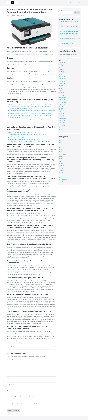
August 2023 (62, 125)
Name (8, 378)
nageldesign (61, 170)
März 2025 (61, 92)
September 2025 (62, 81)
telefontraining (62, 175)
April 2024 (61, 111)
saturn (60, 174)
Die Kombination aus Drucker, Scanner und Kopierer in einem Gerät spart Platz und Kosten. (30, 113)
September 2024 (62, 102)
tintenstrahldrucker (63, 179)
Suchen (60, 10)
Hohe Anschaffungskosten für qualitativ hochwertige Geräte (22, 132)
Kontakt (78, 2)
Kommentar (10, 359)
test (59, 177)
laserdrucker (61, 163)
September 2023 (62, 124)
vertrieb (60, 182)
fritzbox (60, 156)
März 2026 (61, 71)
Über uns (72, 2)
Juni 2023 (61, 129)
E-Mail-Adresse (10, 384)
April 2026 (61, 69)
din (59, 147)
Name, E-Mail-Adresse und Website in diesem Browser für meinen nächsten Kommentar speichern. (30, 396)
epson (60, 151)
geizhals (61, 160)
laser (60, 161)
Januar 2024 (62, 117)
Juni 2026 (61, 65)
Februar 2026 (62, 72)
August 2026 (62, 62)
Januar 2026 (62, 74)
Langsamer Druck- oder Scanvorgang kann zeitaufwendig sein (23, 139)
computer (61, 145)
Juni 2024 (61, 108)
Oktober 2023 (62, 122)
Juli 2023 (61, 127)
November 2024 (62, 99)
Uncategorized (16, 342)
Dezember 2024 (62, 97)
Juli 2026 (61, 64)
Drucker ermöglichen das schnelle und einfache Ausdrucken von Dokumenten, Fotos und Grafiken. (31, 104)
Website (8, 390)
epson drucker (62, 152)
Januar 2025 (62, 95)
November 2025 (62, 78)
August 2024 (62, 104)
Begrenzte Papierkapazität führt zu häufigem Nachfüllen (22, 137)
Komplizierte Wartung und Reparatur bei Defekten (20, 136)
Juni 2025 (61, 87)
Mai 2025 (61, 88)
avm (60, 140)
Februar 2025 (62, 94)
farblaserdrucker (62, 154)
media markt (61, 165)
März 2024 (61, 113)
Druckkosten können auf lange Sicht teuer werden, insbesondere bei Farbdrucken (27, 134)
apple (60, 138)
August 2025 (62, 83)
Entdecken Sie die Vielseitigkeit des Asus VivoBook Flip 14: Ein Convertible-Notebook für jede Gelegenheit (69, 33)
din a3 (60, 149)
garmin (60, 158)
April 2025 (61, 90)
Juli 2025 (61, 85)
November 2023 (62, 120)
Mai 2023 (61, 131)
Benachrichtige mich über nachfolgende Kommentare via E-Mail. (22, 403)
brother (60, 142)
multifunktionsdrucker (64, 167)
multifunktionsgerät (63, 168)
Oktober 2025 (62, 80)
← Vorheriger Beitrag (11, 346)
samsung (61, 172)
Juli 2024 (61, 106)
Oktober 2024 (62, 101)
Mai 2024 (61, 109)
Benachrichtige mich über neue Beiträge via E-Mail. (19, 407)
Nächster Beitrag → (51, 346)
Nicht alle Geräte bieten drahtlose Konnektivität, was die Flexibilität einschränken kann (29, 141)
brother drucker (62, 144)
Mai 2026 (61, 67)
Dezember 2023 (62, 118)
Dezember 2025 (62, 76)
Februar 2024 (62, 115)
